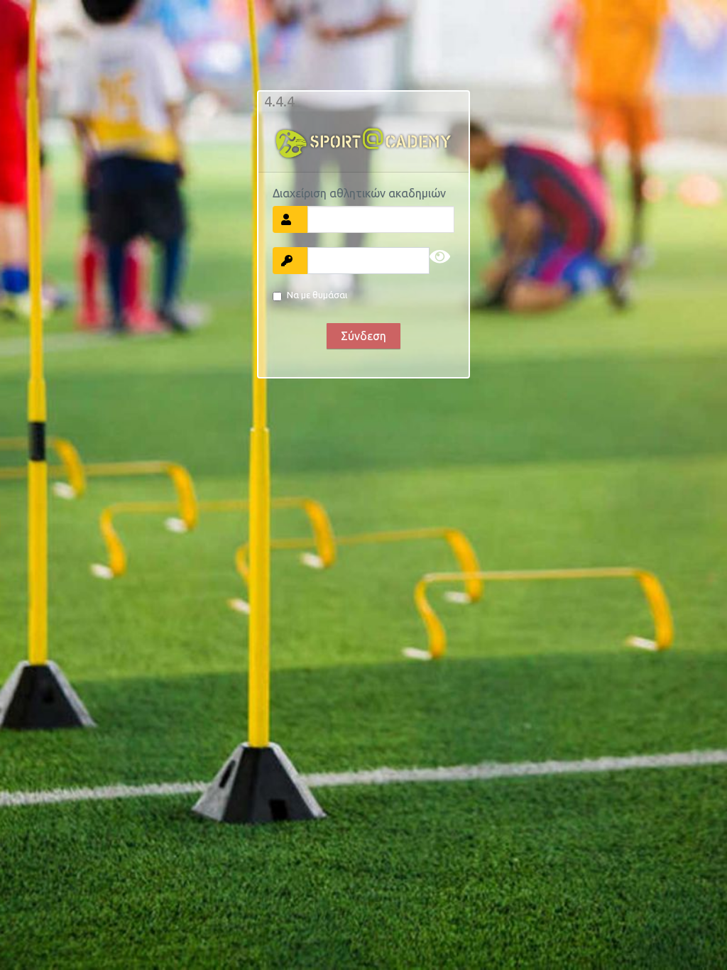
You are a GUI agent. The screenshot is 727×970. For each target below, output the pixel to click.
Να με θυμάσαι (317, 295)
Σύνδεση (363, 335)
